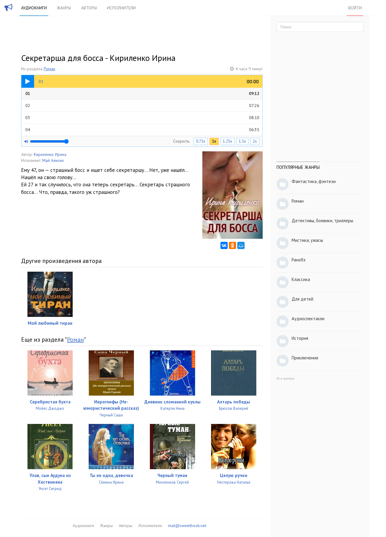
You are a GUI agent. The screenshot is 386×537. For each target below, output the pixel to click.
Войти (355, 8)
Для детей (302, 299)
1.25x (227, 141)
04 (142, 129)
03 (142, 117)
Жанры (64, 8)
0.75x (200, 141)
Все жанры (285, 378)
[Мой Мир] (241, 245)
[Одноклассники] (232, 245)
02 (142, 105)
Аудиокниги (34, 8)
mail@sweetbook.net (187, 525)
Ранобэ (298, 260)
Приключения (305, 358)
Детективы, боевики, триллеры (322, 220)
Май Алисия (53, 160)
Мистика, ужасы (307, 240)
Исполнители (121, 8)
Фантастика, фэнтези (314, 181)
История (300, 338)
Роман (49, 68)
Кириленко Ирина (50, 154)
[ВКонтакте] (224, 245)
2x (255, 141)
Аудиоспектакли (308, 318)
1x (214, 141)
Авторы (89, 8)
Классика (301, 279)
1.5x (242, 141)
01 (142, 93)
